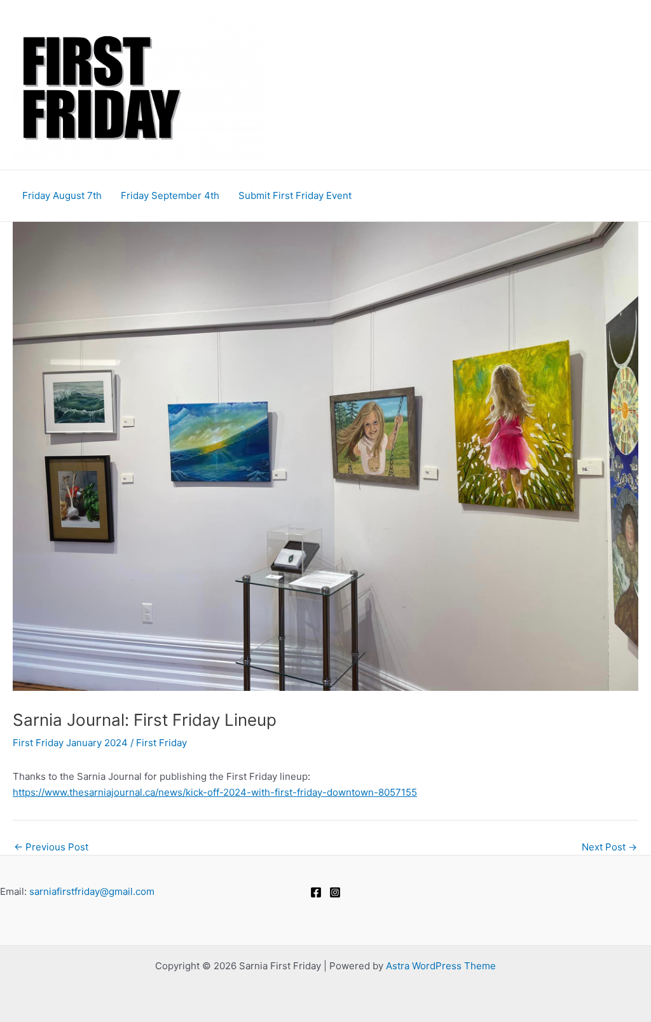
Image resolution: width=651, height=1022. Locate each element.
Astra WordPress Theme (441, 966)
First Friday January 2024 (70, 743)
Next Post (609, 847)
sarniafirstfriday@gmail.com (91, 891)
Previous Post (51, 847)
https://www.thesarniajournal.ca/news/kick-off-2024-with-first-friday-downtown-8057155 (215, 792)
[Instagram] (335, 892)
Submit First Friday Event (295, 195)
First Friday (161, 743)
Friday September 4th (170, 195)
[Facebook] (316, 892)
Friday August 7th (62, 195)
